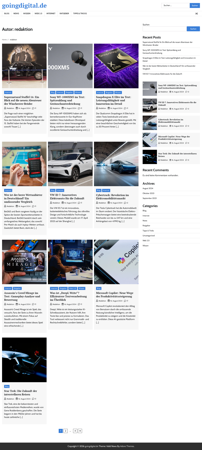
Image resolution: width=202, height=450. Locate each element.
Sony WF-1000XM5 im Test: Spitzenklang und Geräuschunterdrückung (67, 100)
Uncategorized (149, 235)
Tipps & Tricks (80, 13)
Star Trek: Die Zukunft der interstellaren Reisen (20, 392)
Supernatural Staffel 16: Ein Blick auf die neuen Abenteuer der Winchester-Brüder (22, 100)
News (16, 13)
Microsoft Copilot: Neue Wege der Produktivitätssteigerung (114, 294)
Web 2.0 (38, 13)
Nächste (80, 431)
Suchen (146, 24)
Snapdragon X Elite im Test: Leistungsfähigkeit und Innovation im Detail (113, 100)
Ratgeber (64, 13)
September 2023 (150, 198)
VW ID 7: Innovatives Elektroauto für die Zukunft (67, 196)
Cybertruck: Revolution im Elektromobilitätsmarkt (112, 196)
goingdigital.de (24, 5)
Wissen (26, 13)
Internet (50, 13)
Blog (6, 13)
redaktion (10, 108)
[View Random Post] (196, 14)
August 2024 (148, 188)
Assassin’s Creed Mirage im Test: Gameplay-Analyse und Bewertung (22, 296)
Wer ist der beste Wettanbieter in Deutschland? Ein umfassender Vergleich (23, 198)
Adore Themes (127, 446)
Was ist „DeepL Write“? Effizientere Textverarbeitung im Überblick (68, 296)
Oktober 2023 (148, 193)
